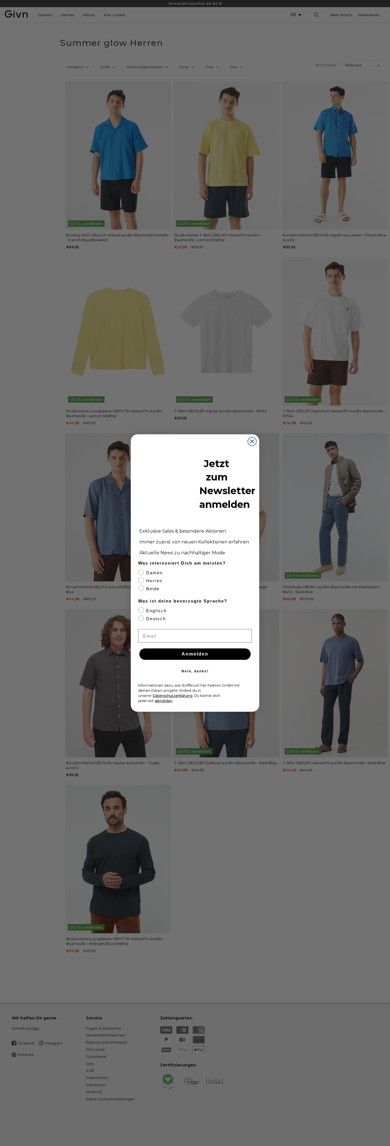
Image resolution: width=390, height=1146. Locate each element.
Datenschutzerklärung (172, 695)
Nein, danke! (195, 671)
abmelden (163, 701)
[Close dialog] (252, 441)
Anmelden (195, 654)
